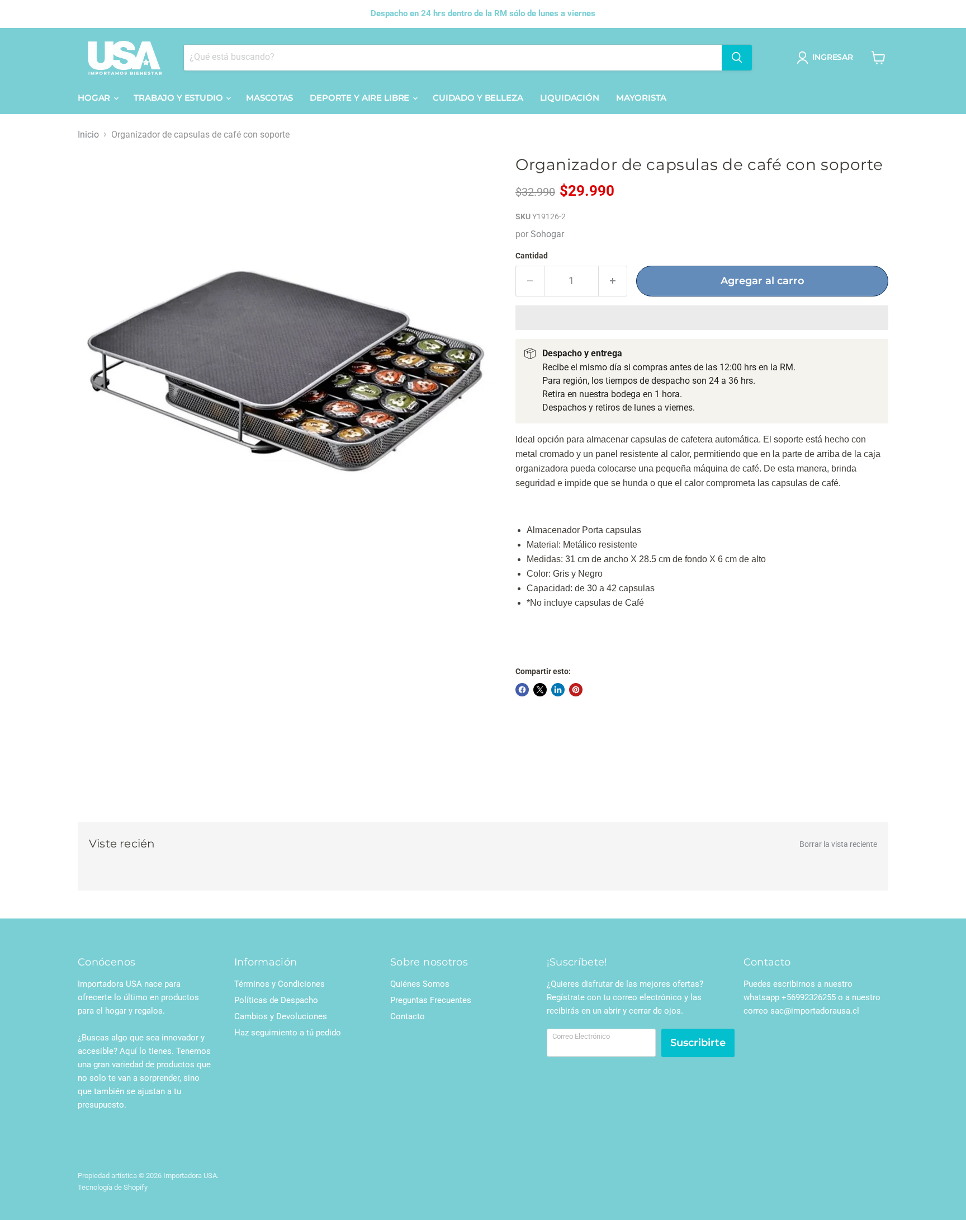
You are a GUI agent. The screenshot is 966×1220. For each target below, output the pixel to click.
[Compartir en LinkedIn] (558, 689)
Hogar (95, 97)
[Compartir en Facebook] (522, 689)
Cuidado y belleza (478, 97)
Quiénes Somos (419, 984)
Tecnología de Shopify (113, 1187)
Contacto (407, 1016)
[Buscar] (737, 57)
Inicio (88, 135)
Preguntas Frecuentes (430, 1000)
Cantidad (531, 255)
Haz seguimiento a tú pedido (287, 1033)
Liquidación (569, 97)
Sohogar (547, 234)
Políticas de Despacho (276, 1000)
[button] (701, 317)
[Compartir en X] (540, 689)
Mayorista (641, 97)
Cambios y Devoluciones (280, 1016)
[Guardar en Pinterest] (576, 689)
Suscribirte (698, 1043)
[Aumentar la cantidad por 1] (613, 281)
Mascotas (269, 97)
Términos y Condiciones (279, 984)
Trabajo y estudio (179, 97)
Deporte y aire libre (360, 97)
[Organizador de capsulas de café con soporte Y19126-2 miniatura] (99, 605)
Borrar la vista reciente (838, 844)
